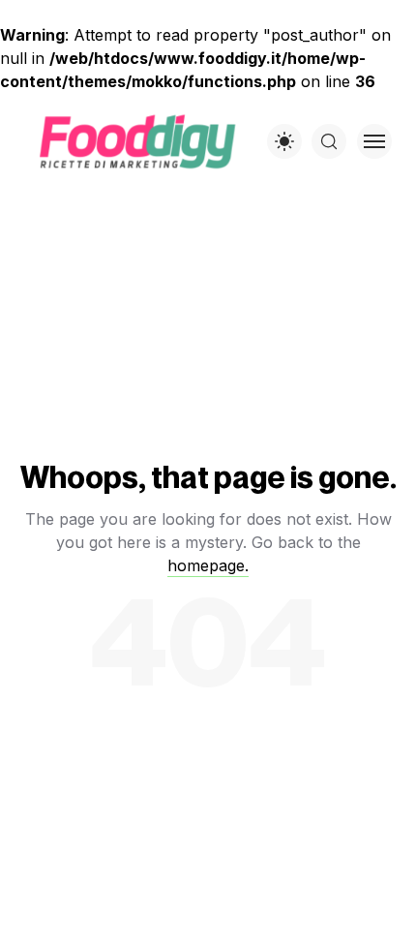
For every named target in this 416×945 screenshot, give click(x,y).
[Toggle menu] (374, 141)
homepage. (208, 565)
